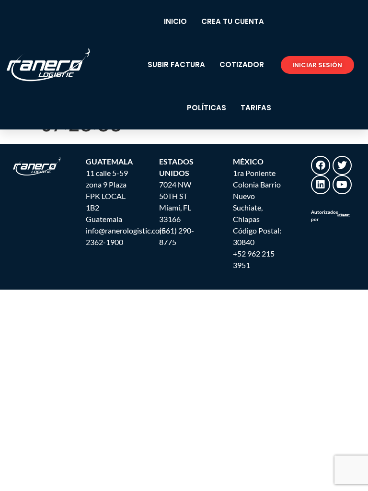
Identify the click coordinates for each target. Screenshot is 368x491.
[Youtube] (342, 184)
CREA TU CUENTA (232, 21)
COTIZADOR (241, 64)
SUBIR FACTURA (176, 64)
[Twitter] (342, 165)
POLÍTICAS (206, 108)
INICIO (175, 21)
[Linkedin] (320, 184)
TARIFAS (256, 108)
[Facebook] (320, 165)
